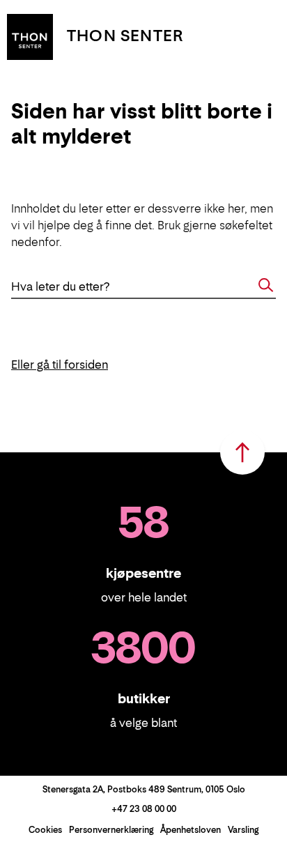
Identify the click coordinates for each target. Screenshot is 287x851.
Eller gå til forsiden (59, 364)
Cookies (45, 830)
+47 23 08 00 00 (143, 809)
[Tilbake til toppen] (242, 452)
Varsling (243, 830)
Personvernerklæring (111, 830)
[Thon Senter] (30, 36)
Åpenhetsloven (190, 830)
